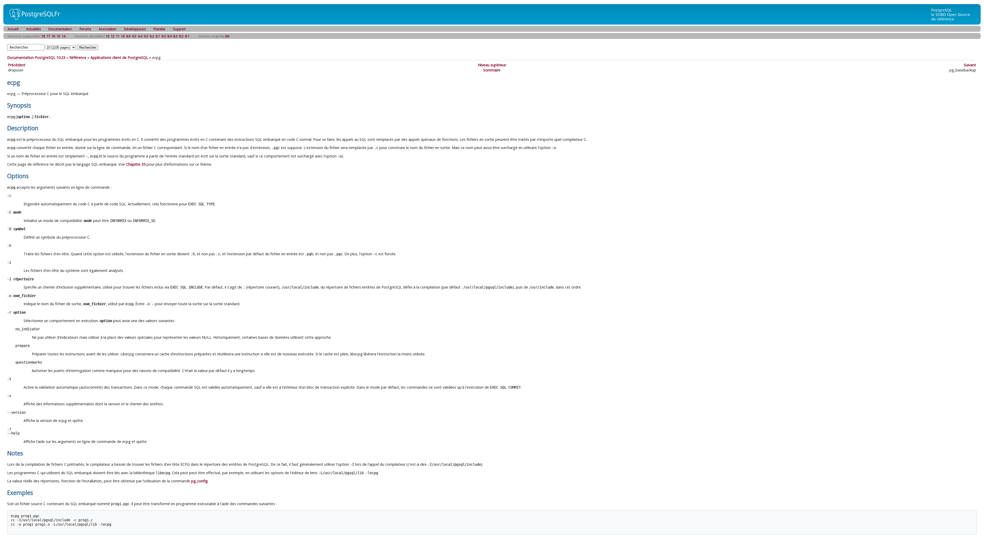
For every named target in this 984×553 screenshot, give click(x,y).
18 (43, 36)
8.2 (181, 36)
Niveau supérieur (492, 64)
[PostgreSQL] (32, 23)
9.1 (158, 36)
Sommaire (491, 70)
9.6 (128, 36)
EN (227, 36)
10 (123, 36)
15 (58, 36)
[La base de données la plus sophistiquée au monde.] (954, 23)
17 (48, 36)
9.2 (152, 36)
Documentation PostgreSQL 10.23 (36, 57)
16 (53, 36)
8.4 (169, 36)
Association (107, 29)
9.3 (146, 36)
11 (117, 36)
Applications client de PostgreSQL (119, 57)
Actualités (33, 29)
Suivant (970, 64)
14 (63, 36)
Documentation (60, 29)
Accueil (13, 29)
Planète (159, 29)
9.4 (140, 36)
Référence (77, 57)
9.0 (163, 36)
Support (179, 29)
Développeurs (135, 29)
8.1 (187, 36)
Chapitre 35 (136, 164)
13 (107, 36)
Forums (85, 29)
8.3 (175, 36)
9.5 (134, 36)
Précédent (16, 64)
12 (112, 36)
